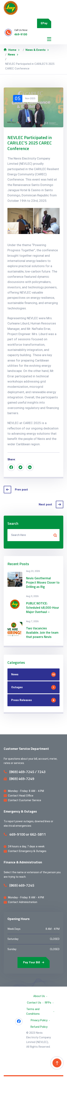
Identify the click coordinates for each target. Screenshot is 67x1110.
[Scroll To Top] (57, 1063)
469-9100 (20, 34)
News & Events (35, 50)
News (11, 54)
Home (12, 50)
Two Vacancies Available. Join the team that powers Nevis (42, 632)
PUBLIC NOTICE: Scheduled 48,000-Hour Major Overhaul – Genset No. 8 (42, 609)
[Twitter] (20, 467)
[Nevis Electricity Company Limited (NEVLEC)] (11, 8)
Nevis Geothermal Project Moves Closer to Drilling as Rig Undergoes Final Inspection (43, 587)
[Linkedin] (30, 467)
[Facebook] (11, 467)
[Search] (55, 535)
